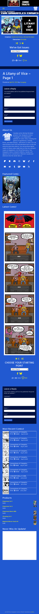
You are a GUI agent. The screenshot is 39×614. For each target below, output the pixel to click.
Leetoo (32, 612)
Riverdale (23, 39)
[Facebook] (33, 161)
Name (5, 109)
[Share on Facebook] (17, 56)
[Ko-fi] (19, 166)
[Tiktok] (29, 161)
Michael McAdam (28, 37)
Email (5, 115)
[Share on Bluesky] (21, 56)
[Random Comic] (17, 43)
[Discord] (14, 161)
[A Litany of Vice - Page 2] (20, 43)
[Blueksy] (24, 161)
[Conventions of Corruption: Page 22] (22, 43)
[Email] (5, 166)
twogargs (23, 82)
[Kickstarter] (9, 161)
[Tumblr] (14, 166)
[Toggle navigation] (3, 8)
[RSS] (29, 166)
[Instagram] (19, 161)
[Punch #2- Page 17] (19, 358)
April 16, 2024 (13, 82)
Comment (7, 97)
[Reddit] (9, 166)
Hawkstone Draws (17, 37)
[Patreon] (5, 161)
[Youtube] (24, 166)
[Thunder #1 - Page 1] (16, 358)
